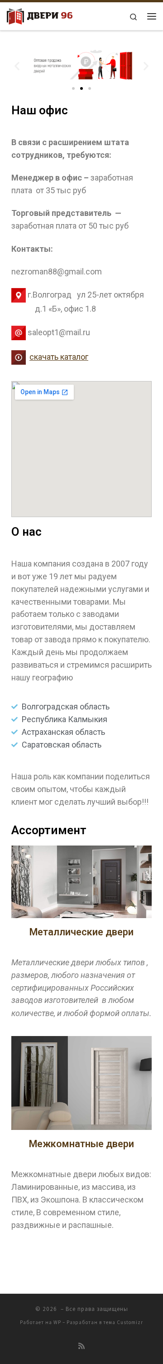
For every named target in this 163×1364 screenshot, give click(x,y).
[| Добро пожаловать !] (39, 15)
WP (57, 1322)
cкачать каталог (58, 357)
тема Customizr (123, 1322)
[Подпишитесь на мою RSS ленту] (81, 1346)
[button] (73, 88)
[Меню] (152, 16)
